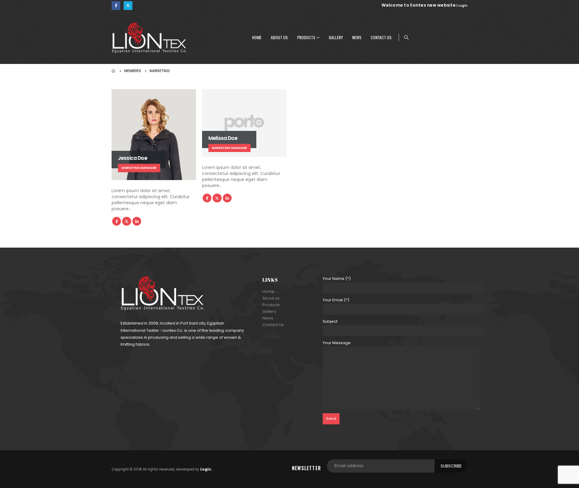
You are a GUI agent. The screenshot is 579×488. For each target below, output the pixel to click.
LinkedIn (136, 221)
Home (256, 37)
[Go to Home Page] (114, 71)
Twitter (126, 221)
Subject (330, 321)
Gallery (336, 37)
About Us (279, 37)
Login (462, 5)
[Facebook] (116, 5)
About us (271, 298)
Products (306, 37)
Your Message (337, 343)
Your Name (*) (337, 278)
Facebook (116, 221)
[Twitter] (128, 5)
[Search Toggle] (406, 37)
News (356, 37)
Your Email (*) (336, 300)
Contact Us (381, 37)
